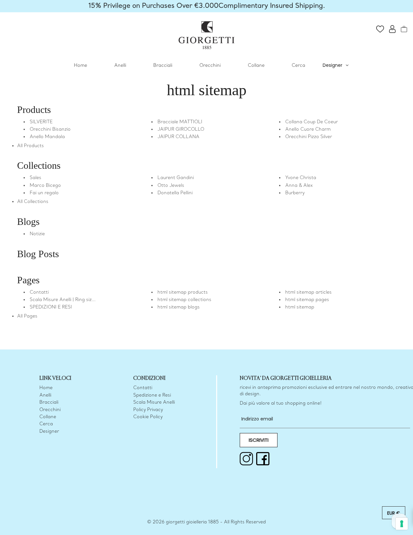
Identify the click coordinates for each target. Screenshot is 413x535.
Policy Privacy (148, 410)
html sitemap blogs (178, 307)
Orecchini (210, 65)
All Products (30, 146)
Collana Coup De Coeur (311, 122)
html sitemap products (182, 292)
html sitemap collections (184, 300)
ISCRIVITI (258, 440)
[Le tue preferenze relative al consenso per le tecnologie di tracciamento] (402, 524)
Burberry (295, 193)
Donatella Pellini (175, 193)
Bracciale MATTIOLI (179, 122)
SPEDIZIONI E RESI (51, 307)
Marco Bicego (45, 185)
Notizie (37, 234)
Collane (256, 65)
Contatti (39, 292)
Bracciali (162, 65)
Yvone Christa (300, 178)
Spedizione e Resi (152, 395)
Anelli (120, 65)
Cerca (298, 65)
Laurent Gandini (175, 178)
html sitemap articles (308, 292)
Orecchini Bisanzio (50, 129)
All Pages (27, 316)
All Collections (32, 202)
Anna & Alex (299, 185)
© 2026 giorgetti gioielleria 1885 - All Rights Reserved (206, 522)
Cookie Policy (148, 417)
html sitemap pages (307, 300)
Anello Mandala (47, 137)
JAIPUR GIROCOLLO (180, 129)
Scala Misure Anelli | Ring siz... (63, 300)
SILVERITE (41, 122)
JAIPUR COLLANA (178, 137)
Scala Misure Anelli (154, 402)
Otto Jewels (170, 185)
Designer (332, 65)
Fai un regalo (44, 193)
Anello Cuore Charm (308, 129)
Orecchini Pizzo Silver (308, 137)
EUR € (393, 513)
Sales (35, 178)
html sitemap (299, 307)
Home (80, 65)
